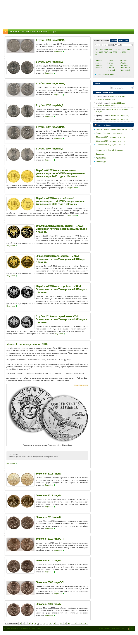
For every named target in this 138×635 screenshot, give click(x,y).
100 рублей (124, 65)
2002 (119, 50)
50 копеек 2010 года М (48, 560)
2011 (124, 52)
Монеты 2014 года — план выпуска (109, 133)
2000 (110, 50)
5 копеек (98, 63)
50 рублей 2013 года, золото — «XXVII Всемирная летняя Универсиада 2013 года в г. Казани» (61, 259)
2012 (128, 52)
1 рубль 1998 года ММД (49, 105)
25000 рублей (125, 70)
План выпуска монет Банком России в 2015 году (114, 129)
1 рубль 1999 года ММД (49, 61)
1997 (97, 50)
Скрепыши (100, 154)
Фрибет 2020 (101, 158)
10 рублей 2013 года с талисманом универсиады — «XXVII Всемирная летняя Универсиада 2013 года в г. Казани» (60, 173)
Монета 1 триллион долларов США (27, 344)
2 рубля (110, 63)
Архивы (114, 40)
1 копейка (98, 60)
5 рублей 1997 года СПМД (119, 116)
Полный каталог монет (105, 75)
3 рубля (110, 65)
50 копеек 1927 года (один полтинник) (110, 137)
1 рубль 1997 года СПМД (50, 127)
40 (69, 623)
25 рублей (123, 60)
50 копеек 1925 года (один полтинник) (110, 145)
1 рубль (110, 60)
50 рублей (123, 63)
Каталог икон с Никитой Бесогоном (109, 150)
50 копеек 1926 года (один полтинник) (110, 141)
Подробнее (58, 51)
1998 (101, 50)
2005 (97, 52)
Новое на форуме (104, 125)
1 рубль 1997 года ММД (49, 148)
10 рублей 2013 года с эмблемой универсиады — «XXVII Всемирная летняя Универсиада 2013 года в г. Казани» (60, 201)
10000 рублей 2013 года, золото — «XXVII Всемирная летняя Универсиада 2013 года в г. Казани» (61, 228)
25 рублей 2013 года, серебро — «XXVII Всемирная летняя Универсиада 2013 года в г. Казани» (61, 289)
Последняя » (82, 623)
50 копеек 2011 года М (48, 517)
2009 (115, 52)
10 (50, 623)
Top (131, 628)
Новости (14, 31)
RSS (126, 40)
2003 (124, 50)
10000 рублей (125, 68)
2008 (110, 52)
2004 (129, 50)
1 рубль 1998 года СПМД (50, 83)
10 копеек (98, 65)
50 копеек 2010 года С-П (49, 538)
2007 (106, 52)
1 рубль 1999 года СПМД (50, 40)
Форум (53, 31)
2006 (101, 52)
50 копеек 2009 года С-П (49, 582)
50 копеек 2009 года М (48, 604)
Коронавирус (101, 162)
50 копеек (98, 68)
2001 (115, 50)
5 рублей (111, 68)
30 (65, 623)
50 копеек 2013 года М (48, 473)
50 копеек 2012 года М (48, 495)
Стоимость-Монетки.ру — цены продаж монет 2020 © (22, 628)
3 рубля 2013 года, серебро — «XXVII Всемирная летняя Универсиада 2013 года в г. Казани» (61, 319)
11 (54, 623)
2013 (97, 55)
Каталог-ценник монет (34, 31)
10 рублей (111, 70)
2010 (119, 52)
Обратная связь (104, 628)
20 (61, 623)
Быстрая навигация (101, 40)
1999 (106, 50)
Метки (121, 40)
